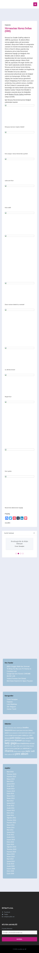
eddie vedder (31, 733)
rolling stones (17, 751)
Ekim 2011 (10, 813)
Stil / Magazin (11, 706)
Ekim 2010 (10, 842)
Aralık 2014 (10, 788)
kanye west (25, 738)
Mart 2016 (10, 772)
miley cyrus (19, 746)
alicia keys (10, 727)
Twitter (6, 914)
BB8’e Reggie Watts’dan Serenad (18, 666)
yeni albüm (21, 753)
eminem (7, 735)
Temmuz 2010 (11, 849)
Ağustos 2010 (11, 847)
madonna (24, 743)
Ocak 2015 (10, 786)
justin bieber (15, 738)
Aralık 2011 (10, 808)
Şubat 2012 (11, 803)
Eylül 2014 (10, 793)
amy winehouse (18, 727)
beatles (26, 728)
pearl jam (17, 748)
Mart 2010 (10, 859)
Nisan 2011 (10, 827)
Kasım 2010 (11, 839)
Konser (18, 740)
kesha (12, 741)
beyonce (8, 730)
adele (6, 727)
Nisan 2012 (11, 798)
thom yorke (8, 754)
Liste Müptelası (12, 704)
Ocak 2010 (10, 864)
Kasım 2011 (11, 810)
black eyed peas (18, 730)
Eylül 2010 (10, 844)
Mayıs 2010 (11, 854)
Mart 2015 (10, 781)
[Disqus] (19, 585)
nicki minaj (26, 746)
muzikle (7, 523)
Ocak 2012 (10, 805)
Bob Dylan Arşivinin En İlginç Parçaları (20, 681)
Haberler (8, 25)
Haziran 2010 (11, 852)
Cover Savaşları (12, 699)
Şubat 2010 (11, 861)
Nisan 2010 (11, 856)
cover (19, 733)
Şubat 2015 (11, 784)
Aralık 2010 (10, 837)
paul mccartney (9, 748)
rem (31, 748)
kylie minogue (26, 740)
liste (18, 743)
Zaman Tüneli (11, 709)
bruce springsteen (13, 733)
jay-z (28, 735)
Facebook (7, 912)
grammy (15, 735)
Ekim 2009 (10, 871)
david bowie (24, 733)
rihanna (9, 751)
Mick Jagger (13, 746)
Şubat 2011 (10, 832)
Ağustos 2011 (11, 818)
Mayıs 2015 (11, 779)
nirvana (31, 746)
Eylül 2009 (10, 873)
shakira (23, 751)
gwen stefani (22, 735)
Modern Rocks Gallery (16, 94)
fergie (11, 735)
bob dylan (25, 730)
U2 (14, 754)
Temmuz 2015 (11, 774)
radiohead (26, 748)
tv (11, 754)
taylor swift (30, 751)
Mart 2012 (10, 801)
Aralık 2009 (10, 866)
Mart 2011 (10, 830)
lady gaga (11, 743)
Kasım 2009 (11, 868)
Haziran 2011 (11, 822)
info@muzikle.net (9, 916)
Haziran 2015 (11, 776)
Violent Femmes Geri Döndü (16, 678)
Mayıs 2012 (11, 796)
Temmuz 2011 (11, 820)
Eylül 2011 (10, 815)
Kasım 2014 (11, 791)
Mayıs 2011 (10, 825)
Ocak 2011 (10, 834)
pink (21, 748)
